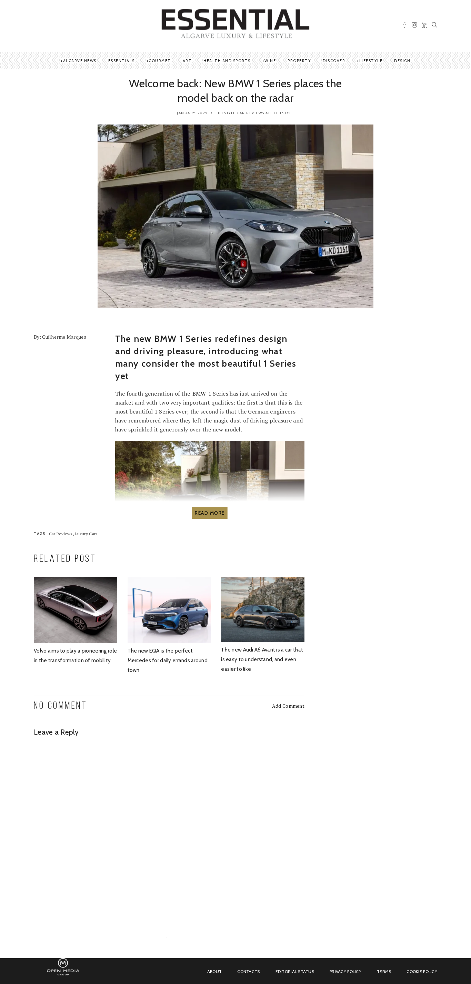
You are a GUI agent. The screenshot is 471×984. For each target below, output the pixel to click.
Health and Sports (227, 60)
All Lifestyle (279, 113)
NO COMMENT (60, 706)
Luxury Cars (86, 533)
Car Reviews (250, 113)
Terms (384, 971)
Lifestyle (371, 60)
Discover (334, 60)
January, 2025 (192, 113)
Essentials (121, 60)
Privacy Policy (345, 971)
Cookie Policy (422, 971)
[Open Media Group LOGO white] (63, 970)
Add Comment (288, 706)
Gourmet (160, 60)
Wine (270, 60)
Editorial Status (294, 971)
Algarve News (80, 60)
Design (402, 60)
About (214, 971)
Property (299, 60)
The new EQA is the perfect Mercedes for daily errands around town (168, 660)
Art (187, 60)
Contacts (248, 971)
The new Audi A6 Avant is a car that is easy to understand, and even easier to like (262, 659)
